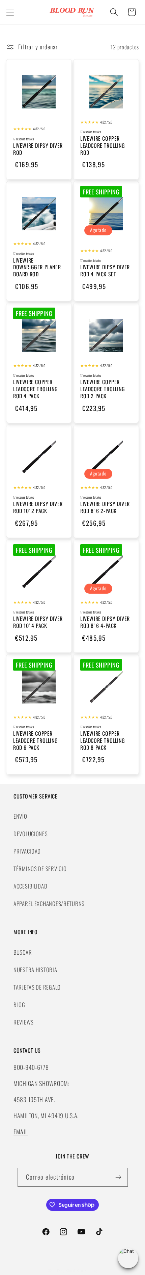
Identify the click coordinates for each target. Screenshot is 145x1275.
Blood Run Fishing (81, 1270)
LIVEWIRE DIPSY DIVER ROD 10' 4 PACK (38, 622)
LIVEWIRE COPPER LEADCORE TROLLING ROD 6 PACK (35, 740)
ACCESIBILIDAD (30, 886)
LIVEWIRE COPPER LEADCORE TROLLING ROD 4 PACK (35, 388)
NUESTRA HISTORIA (35, 969)
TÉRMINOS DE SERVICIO (39, 868)
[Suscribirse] (118, 1177)
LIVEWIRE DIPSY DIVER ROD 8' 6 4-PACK (105, 622)
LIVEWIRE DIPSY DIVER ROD (38, 149)
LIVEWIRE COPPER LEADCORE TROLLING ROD (102, 145)
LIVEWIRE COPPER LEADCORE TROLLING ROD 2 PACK (102, 388)
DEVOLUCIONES (30, 833)
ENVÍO (20, 816)
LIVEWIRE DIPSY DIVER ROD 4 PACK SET (105, 271)
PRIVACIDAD (27, 851)
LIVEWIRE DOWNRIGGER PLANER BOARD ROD (37, 267)
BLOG (19, 1004)
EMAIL (20, 1131)
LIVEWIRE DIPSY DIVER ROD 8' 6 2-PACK (105, 507)
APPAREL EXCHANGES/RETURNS (49, 903)
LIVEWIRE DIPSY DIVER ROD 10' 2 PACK (38, 507)
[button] (10, 12)
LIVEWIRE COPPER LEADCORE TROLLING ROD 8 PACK (102, 740)
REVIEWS (23, 1022)
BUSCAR (22, 952)
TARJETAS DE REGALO (37, 987)
